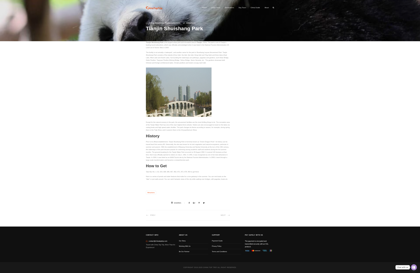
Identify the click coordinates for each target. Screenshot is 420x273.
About (267, 7)
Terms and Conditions (219, 251)
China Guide (255, 7)
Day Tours (242, 7)
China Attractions (156, 23)
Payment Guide (217, 241)
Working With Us (184, 246)
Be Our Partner (184, 251)
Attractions (190, 23)
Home (204, 7)
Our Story (182, 241)
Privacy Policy (216, 246)
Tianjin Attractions (172, 23)
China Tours (215, 7)
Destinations (229, 7)
